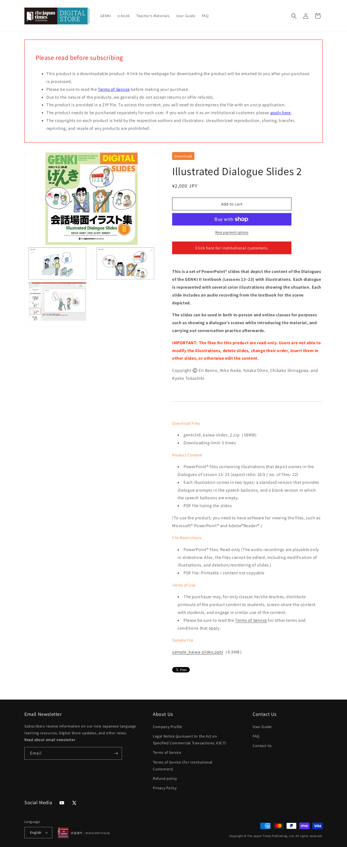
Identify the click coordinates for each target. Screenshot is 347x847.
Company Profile (167, 726)
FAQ (256, 736)
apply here (280, 112)
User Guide (262, 726)
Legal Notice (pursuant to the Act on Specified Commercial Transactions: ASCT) (189, 739)
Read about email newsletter (49, 739)
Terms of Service (114, 89)
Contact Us (262, 745)
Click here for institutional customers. (232, 247)
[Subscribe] (116, 753)
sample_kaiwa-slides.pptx (197, 652)
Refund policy (165, 778)
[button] (294, 16)
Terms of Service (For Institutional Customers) (183, 765)
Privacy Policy (164, 787)
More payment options (232, 232)
